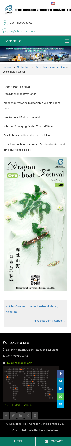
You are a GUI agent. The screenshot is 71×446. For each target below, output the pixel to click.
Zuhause (7, 67)
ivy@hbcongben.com (22, 31)
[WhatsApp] (27, 415)
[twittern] (13, 415)
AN (6, 404)
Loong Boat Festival (17, 86)
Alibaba (28, 404)
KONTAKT (56, 441)
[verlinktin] (20, 415)
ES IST (16, 404)
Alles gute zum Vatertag (49, 320)
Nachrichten (23, 67)
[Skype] (35, 415)
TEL (20, 441)
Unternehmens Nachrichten (50, 67)
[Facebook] (6, 415)
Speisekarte (13, 41)
